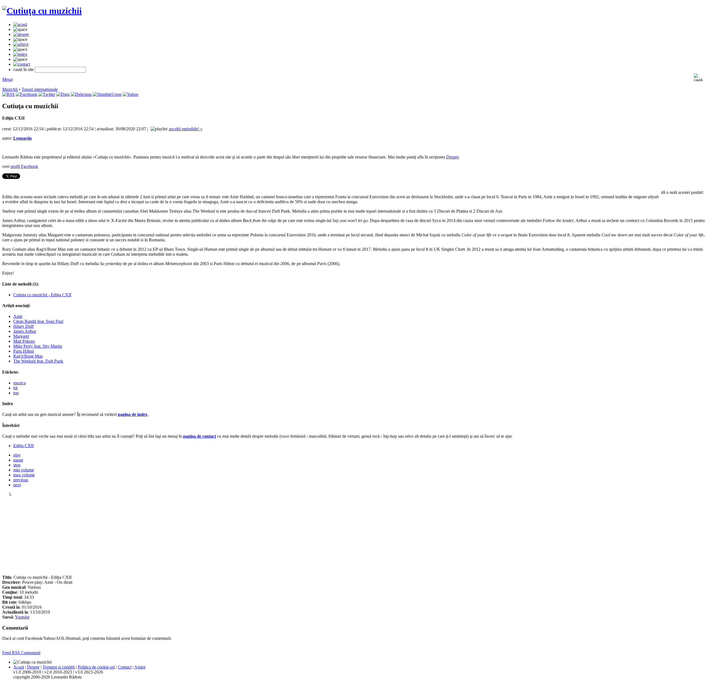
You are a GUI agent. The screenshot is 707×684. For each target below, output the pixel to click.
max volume (24, 474)
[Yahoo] (130, 94)
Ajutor (140, 667)
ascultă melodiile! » (185, 128)
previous (20, 479)
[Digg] (63, 94)
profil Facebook (24, 166)
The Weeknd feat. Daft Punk (38, 361)
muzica (19, 383)
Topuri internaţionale (40, 89)
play (17, 455)
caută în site (23, 69)
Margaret (21, 336)
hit (15, 387)
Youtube (22, 617)
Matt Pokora (24, 341)
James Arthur (24, 331)
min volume (23, 470)
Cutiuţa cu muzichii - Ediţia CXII (42, 294)
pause (18, 460)
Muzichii (10, 89)
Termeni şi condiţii (59, 667)
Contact (124, 667)
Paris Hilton (23, 351)
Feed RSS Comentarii (21, 652)
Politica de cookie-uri (96, 667)
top (16, 392)
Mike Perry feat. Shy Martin (37, 346)
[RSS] (8, 94)
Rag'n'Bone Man (28, 356)
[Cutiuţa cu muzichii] (42, 11)
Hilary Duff (23, 326)
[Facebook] (26, 94)
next (17, 484)
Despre (452, 157)
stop (16, 465)
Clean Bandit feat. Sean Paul (38, 321)
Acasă (18, 667)
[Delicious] (81, 94)
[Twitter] (46, 94)
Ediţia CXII (23, 445)
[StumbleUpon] (107, 94)
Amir (17, 316)
